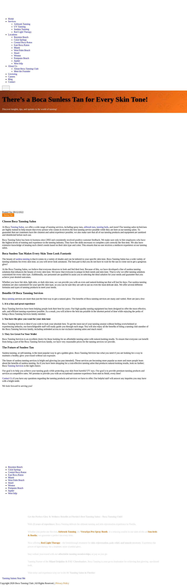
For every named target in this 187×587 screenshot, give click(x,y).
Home (11, 19)
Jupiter (17, 61)
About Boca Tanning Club (26, 68)
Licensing (12, 74)
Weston (17, 55)
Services (12, 21)
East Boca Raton (21, 45)
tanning (11, 299)
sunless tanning (23, 259)
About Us (12, 66)
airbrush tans (90, 227)
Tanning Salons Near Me (13, 578)
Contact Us (7, 378)
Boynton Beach (21, 37)
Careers (11, 76)
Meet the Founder (22, 71)
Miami (17, 47)
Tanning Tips (8, 215)
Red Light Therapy (23, 32)
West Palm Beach (22, 50)
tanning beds (102, 227)
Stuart (16, 53)
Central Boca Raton (23, 42)
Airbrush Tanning (22, 24)
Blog (10, 79)
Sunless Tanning (21, 29)
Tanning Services (15, 366)
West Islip (18, 63)
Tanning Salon (17, 227)
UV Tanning (20, 26)
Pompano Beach (21, 58)
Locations (12, 34)
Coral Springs (20, 40)
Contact (11, 82)
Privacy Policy (62, 583)
